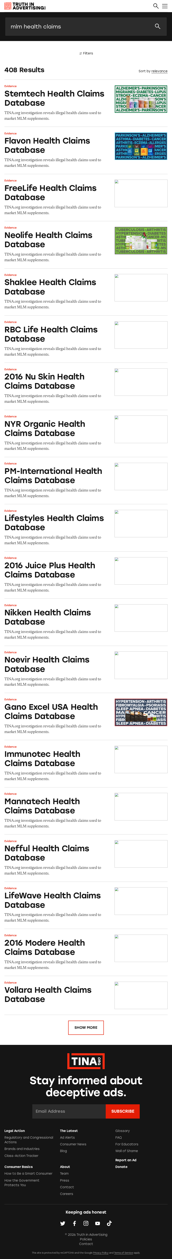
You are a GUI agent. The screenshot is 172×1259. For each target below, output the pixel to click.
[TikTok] (109, 1223)
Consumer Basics (18, 1167)
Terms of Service (123, 1252)
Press (64, 1180)
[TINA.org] (86, 1060)
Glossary (122, 1131)
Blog (63, 1151)
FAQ (118, 1137)
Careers (66, 1194)
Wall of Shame (126, 1151)
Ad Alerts (67, 1137)
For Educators (126, 1144)
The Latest (69, 1131)
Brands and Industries (22, 1149)
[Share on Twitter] (62, 1223)
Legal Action (14, 1131)
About (65, 1167)
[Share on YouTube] (97, 1223)
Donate (121, 1167)
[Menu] (165, 6)
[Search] (156, 6)
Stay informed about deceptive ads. (86, 1087)
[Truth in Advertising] (25, 6)
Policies (86, 1239)
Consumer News (73, 1144)
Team (64, 1173)
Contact (67, 1187)
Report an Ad (125, 1160)
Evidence (10, 86)
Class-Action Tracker (21, 1156)
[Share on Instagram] (86, 1223)
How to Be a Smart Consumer (28, 1173)
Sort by (145, 71)
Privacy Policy (100, 1252)
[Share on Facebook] (74, 1223)
